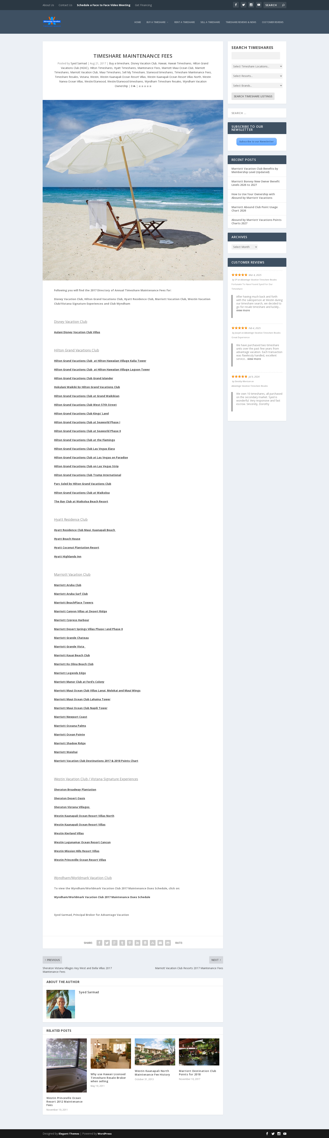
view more (243, 310)
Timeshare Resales (66, 77)
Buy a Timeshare (156, 22)
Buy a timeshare (119, 63)
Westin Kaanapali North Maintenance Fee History (152, 1072)
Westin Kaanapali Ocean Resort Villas (123, 77)
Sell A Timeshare (210, 22)
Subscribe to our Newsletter (256, 141)
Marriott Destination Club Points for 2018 (197, 1072)
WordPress (105, 1133)
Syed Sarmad (79, 63)
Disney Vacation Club (144, 63)
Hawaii (162, 63)
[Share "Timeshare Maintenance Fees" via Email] (160, 943)
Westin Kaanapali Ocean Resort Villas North (174, 77)
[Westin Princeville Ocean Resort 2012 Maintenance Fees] (66, 1065)
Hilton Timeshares (101, 68)
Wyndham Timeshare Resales (163, 81)
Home (137, 22)
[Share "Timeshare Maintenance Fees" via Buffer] (145, 943)
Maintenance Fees (148, 68)
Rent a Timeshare (184, 22)
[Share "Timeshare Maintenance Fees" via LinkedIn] (137, 943)
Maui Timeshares (110, 72)
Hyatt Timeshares (125, 68)
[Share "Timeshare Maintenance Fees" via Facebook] (99, 943)
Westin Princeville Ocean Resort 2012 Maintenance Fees (64, 1101)
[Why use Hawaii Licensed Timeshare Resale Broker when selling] (111, 1053)
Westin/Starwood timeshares (125, 81)
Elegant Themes (69, 1133)
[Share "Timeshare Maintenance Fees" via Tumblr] (122, 943)
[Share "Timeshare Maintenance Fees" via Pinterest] (130, 943)
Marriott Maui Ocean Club (177, 68)
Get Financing (143, 5)
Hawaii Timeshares (179, 63)
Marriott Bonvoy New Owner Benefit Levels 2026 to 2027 (256, 183)
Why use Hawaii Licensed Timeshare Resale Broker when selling (108, 1077)
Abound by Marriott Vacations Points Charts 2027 (256, 221)
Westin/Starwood (95, 81)
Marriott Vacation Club (84, 72)
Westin (94, 77)
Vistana (84, 77)
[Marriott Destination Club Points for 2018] (199, 1051)
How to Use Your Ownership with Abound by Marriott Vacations (253, 195)
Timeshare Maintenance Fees (192, 72)
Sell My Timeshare (133, 72)
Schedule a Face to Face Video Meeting (103, 5)
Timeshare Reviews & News (241, 22)
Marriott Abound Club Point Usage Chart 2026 (255, 208)
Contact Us (65, 5)
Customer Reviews (272, 22)
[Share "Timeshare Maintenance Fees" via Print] (168, 943)
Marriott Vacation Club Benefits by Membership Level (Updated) (255, 170)
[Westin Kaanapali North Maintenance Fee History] (155, 1051)
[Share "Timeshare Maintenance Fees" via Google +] (114, 943)
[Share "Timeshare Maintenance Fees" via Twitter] (107, 943)
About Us (48, 5)
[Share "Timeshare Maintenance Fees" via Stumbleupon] (153, 943)
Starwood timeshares (159, 72)
